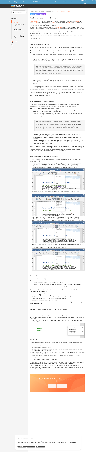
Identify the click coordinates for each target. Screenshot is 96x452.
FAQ (14, 48)
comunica (54, 22)
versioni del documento (63, 24)
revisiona (78, 24)
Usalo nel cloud (62, 385)
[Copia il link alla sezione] (51, 44)
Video (15, 44)
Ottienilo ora (52, 385)
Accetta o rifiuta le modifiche (20, 33)
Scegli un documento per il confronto (19, 21)
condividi (78, 21)
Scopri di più (20, 443)
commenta (69, 22)
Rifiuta (21, 446)
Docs (36, 11)
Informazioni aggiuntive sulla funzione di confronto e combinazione (20, 36)
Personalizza (31, 446)
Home (31, 11)
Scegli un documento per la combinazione (20, 25)
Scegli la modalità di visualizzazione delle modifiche (18, 29)
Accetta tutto (40, 446)
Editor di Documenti (49, 11)
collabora (36, 22)
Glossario (16, 41)
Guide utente (41, 11)
